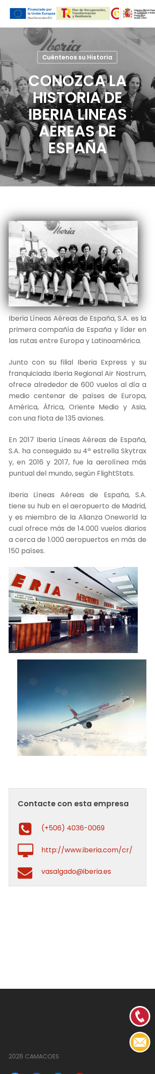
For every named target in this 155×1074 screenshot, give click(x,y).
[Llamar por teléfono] (140, 1051)
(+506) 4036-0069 (73, 828)
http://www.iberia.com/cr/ (87, 850)
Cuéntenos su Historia (77, 57)
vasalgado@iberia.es (76, 871)
